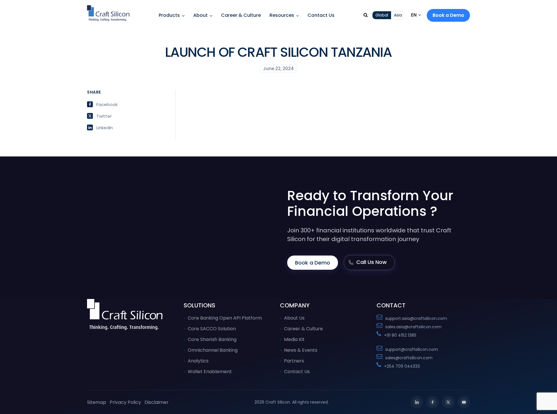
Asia (398, 15)
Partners (294, 361)
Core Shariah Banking (212, 339)
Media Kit (294, 339)
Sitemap (96, 402)
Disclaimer (156, 402)
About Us (294, 318)
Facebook (106, 104)
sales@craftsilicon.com (409, 358)
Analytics (198, 361)
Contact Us (321, 15)
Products (169, 15)
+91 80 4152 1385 (400, 335)
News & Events (300, 350)
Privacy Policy (125, 402)
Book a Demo (448, 15)
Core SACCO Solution (212, 328)
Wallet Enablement (210, 371)
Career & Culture (241, 15)
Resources (282, 15)
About (200, 15)
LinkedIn (104, 127)
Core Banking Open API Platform (225, 318)
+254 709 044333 (402, 366)
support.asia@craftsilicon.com (416, 318)
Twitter (104, 116)
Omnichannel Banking (213, 350)
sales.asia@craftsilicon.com (413, 327)
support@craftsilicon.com (411, 349)
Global (381, 15)
